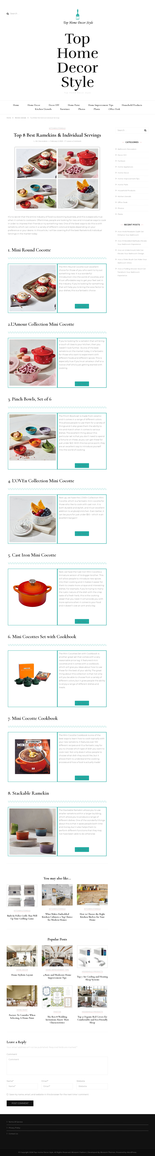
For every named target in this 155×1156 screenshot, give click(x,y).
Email (45, 1081)
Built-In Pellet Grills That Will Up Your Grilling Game (22, 917)
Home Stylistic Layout (22, 974)
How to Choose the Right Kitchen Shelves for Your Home (92, 917)
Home (16, 105)
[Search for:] (26, 13)
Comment (12, 1054)
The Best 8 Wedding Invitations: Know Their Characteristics (57, 1019)
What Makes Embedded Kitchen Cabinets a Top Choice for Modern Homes (57, 917)
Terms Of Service (16, 1122)
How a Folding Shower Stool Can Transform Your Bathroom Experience (132, 272)
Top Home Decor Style (77, 60)
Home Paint (74, 105)
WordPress (131, 1152)
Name (10, 1081)
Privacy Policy (14, 1128)
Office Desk (114, 109)
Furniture (65, 109)
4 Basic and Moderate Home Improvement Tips (57, 976)
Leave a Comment (74, 141)
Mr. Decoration (41, 141)
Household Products (132, 105)
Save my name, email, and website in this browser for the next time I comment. (49, 1094)
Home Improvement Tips (100, 105)
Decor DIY (54, 105)
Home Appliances (125, 167)
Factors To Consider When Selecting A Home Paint (22, 1016)
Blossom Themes (107, 1152)
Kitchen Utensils (43, 109)
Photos (81, 109)
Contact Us (13, 1134)
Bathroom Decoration (127, 149)
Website (81, 1081)
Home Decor (34, 105)
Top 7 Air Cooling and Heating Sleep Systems (92, 978)
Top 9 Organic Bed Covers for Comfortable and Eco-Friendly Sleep (92, 1019)
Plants (97, 109)
